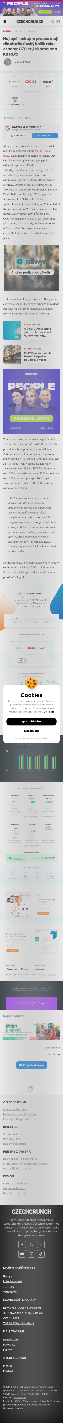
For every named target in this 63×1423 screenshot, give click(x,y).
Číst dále (49, 711)
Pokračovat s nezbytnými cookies (31, 738)
